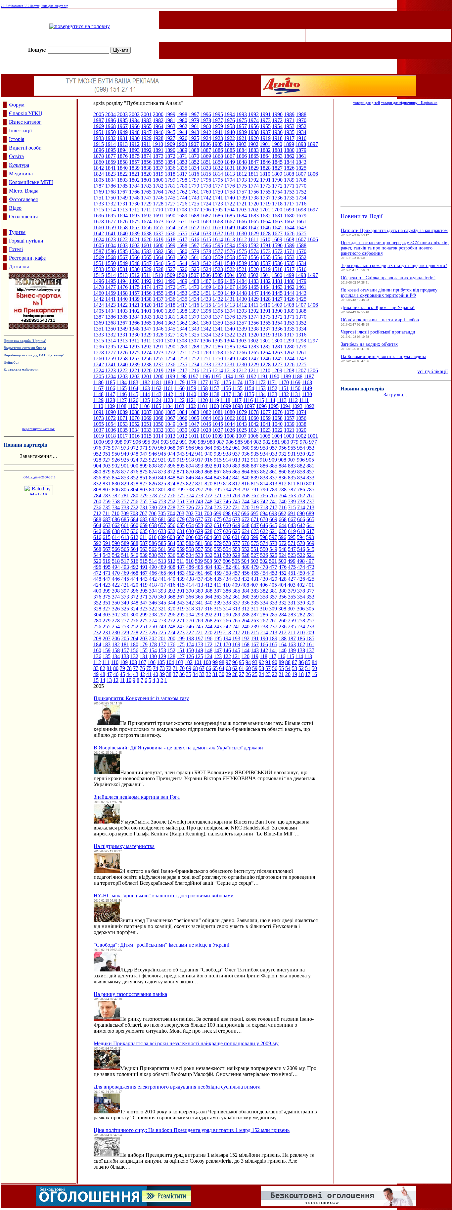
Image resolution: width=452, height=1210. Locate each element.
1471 (182, 287)
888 (245, 466)
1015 (146, 436)
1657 (134, 227)
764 (283, 495)
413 (199, 585)
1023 (265, 430)
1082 (206, 412)
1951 (98, 132)
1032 (158, 430)
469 (125, 573)
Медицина (21, 173)
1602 (134, 245)
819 (218, 483)
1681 (277, 215)
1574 (253, 251)
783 (107, 495)
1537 (265, 263)
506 (227, 561)
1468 (217, 287)
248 (171, 626)
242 (227, 626)
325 (125, 608)
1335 (289, 329)
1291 (158, 346)
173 (199, 644)
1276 (122, 352)
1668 (217, 221)
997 (128, 442)
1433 (206, 299)
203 (144, 638)
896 (171, 466)
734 (116, 507)
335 (255, 602)
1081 (217, 412)
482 (227, 567)
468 (134, 573)
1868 (217, 156)
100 (207, 662)
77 (135, 668)
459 (218, 573)
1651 (206, 227)
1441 (110, 299)
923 (144, 460)
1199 (170, 376)
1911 (146, 144)
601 (236, 537)
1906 (205, 144)
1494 (122, 281)
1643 (301, 227)
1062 (229, 418)
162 (301, 644)
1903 (241, 144)
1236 (170, 364)
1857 (134, 162)
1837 (158, 168)
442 (153, 579)
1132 (284, 394)
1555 (265, 257)
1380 (182, 317)
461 (199, 573)
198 (190, 638)
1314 (110, 340)
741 (273, 501)
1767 (122, 192)
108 (133, 662)
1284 (241, 346)
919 (181, 460)
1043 (241, 424)
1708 (181, 209)
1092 (309, 406)
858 (301, 471)
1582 (158, 251)
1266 (241, 352)
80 (115, 668)
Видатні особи (25, 148)
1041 (265, 424)
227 (144, 632)
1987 (98, 120)
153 (162, 650)
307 (291, 608)
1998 (182, 114)
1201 (146, 376)
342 (190, 602)
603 (217, 537)
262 (264, 620)
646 (264, 525)
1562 (182, 257)
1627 (277, 233)
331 (292, 602)
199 (181, 638)
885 (273, 466)
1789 (289, 180)
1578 (206, 251)
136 (97, 656)
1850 (217, 162)
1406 (312, 305)
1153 (260, 388)
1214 (217, 370)
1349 (122, 329)
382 (264, 591)
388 (208, 591)
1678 (98, 221)
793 (236, 489)
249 (162, 626)
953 (310, 448)
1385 (122, 317)
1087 (146, 412)
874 (153, 471)
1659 (110, 227)
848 (171, 477)
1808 (289, 174)
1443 (301, 293)
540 (134, 555)
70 (182, 668)
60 (248, 668)
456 (245, 573)
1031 (170, 430)
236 (283, 626)
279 (107, 620)
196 (208, 638)
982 (267, 442)
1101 (202, 406)
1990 (277, 114)
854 (116, 477)
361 (236, 597)
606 (190, 537)
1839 (134, 168)
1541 (217, 263)
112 (97, 662)
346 (153, 602)
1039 (289, 424)
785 (310, 489)
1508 (181, 275)
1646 (265, 227)
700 (208, 513)
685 (125, 519)
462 (190, 573)
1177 (203, 382)
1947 (146, 132)
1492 (146, 281)
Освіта (16, 156)
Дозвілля (19, 266)
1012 (182, 436)
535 (181, 555)
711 (106, 513)
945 (162, 454)
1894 (122, 150)
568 (97, 549)
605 (199, 537)
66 (208, 668)
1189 (286, 376)
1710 (158, 209)
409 (236, 585)
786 (301, 489)
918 (190, 460)
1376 (229, 317)
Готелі (16, 249)
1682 (265, 215)
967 (181, 448)
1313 (122, 340)
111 (106, 662)
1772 (277, 186)
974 (116, 448)
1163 (145, 388)
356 (283, 597)
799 (181, 489)
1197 (193, 376)
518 (116, 561)
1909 (169, 144)
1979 (194, 120)
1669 (206, 221)
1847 (253, 162)
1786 (110, 186)
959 (255, 448)
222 (190, 632)
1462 (289, 287)
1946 (158, 132)
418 (153, 585)
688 (97, 519)
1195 (216, 376)
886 (264, 466)
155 (144, 650)
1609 (277, 239)
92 (261, 662)
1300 (277, 340)
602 (227, 537)
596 (282, 537)
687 (107, 519)
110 (114, 662)
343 (181, 602)
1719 (265, 203)
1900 (277, 144)
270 (190, 620)
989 (202, 442)
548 (283, 549)
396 (134, 591)
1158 (203, 388)
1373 (265, 317)
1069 (146, 418)
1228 (265, 364)
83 (96, 668)
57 (268, 668)
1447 (253, 293)
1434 (194, 299)
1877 (110, 156)
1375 (241, 317)
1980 (182, 120)
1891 (158, 150)
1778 (206, 186)
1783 (146, 186)
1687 (206, 215)
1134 (260, 394)
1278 (98, 352)
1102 (191, 406)
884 (283, 466)
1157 (214, 388)
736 (97, 507)
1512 (134, 275)
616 (97, 537)
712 (97, 513)
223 (181, 632)
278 (116, 620)
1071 (122, 418)
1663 (277, 221)
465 (162, 573)
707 (143, 513)
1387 (98, 317)
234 (301, 626)
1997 (194, 114)
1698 (300, 209)
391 (181, 591)
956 (283, 448)
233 (310, 626)
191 (255, 638)
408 (245, 585)
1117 (237, 400)
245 (199, 626)
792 (245, 489)
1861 (301, 156)
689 (310, 513)
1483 (253, 281)
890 (227, 466)
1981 (170, 120)
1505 (217, 275)
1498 (300, 275)
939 (218, 454)
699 (217, 513)
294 (190, 614)
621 (273, 531)
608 (171, 537)
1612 (241, 239)
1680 (289, 215)
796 (208, 489)
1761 (194, 192)
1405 (98, 311)
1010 (205, 436)
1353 (289, 323)
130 (153, 656)
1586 (110, 251)
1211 (253, 370)
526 (264, 555)
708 (134, 513)
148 (208, 650)
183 (107, 644)
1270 (194, 352)
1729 (146, 203)
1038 (301, 424)
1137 (226, 394)
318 (190, 608)
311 (254, 608)
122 (227, 656)
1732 (110, 203)
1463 (277, 287)
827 (144, 483)
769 (236, 495)
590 (116, 543)
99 (215, 662)
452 (283, 573)
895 (181, 466)
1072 (110, 418)
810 (301, 483)
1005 (265, 436)
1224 (98, 370)
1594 (229, 245)
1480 (289, 281)
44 (129, 674)
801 (162, 489)
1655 (158, 227)
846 (190, 477)
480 (245, 567)
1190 (274, 376)
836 (283, 477)
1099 (225, 406)
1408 (289, 305)
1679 (301, 215)
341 (199, 602)
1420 (146, 305)
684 (134, 519)
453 (273, 573)
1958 (229, 126)
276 (134, 620)
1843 (301, 162)
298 (153, 614)
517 (125, 561)
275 (144, 620)
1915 (98, 144)
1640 (122, 233)
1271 (182, 352)
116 (281, 656)
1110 (98, 406)
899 (144, 466)
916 (208, 460)
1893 (134, 150)
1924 (206, 138)
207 (107, 638)
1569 (98, 257)
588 (134, 543)
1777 (217, 186)
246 (190, 626)
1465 (253, 287)
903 (107, 466)
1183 (133, 382)
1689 (182, 215)
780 (134, 495)
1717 (289, 203)
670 (264, 519)
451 (292, 573)
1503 (241, 275)
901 (125, 466)
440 (171, 579)
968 (171, 448)
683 (144, 519)
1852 (194, 162)
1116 (248, 400)
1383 (146, 317)
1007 (241, 436)
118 (263, 656)
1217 (182, 370)
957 (273, 448)
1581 (170, 251)
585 (162, 543)
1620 (146, 239)
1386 (110, 317)
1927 (170, 138)
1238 (146, 364)
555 (218, 549)
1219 (158, 370)
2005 (98, 114)
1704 (229, 209)
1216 (194, 370)
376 (97, 597)
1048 (182, 424)
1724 (206, 203)
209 (310, 632)
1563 (170, 257)
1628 (265, 233)
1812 (241, 174)
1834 (194, 168)
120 (245, 656)
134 (116, 656)
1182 (145, 382)
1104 (167, 406)
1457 (134, 293)
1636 (170, 233)
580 (208, 543)
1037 (98, 430)
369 (162, 597)
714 (301, 507)
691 (291, 513)
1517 (289, 269)
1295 (110, 346)
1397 (194, 311)
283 (292, 614)
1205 (98, 376)
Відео (15, 208)
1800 (158, 180)
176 (171, 644)
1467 (229, 287)
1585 (122, 251)
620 (283, 531)
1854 (170, 162)
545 (310, 549)
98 (221, 662)
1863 (277, 156)
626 (227, 531)
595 (291, 537)
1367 (122, 323)
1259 (110, 358)
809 (310, 483)
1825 (301, 168)
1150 (295, 388)
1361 (194, 323)
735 (107, 507)
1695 (110, 215)
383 (255, 591)
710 (115, 513)
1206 (312, 370)
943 (181, 454)
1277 (110, 352)
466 (153, 573)
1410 (265, 305)
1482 (265, 281)
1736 (277, 198)
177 (162, 644)
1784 (134, 186)
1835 (182, 168)
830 (116, 483)
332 (283, 602)
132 (134, 656)
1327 (170, 334)
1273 (158, 352)
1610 (265, 239)
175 (181, 644)
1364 (158, 323)
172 (208, 644)
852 (134, 477)
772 (208, 495)
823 (181, 483)
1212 (241, 370)
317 (199, 608)
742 (264, 501)
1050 (158, 424)
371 (144, 597)
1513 (122, 275)
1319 (265, 334)
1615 (206, 239)
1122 (179, 400)
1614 (217, 239)
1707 (193, 209)
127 (181, 656)
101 (198, 662)
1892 (146, 150)
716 (283, 507)
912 (245, 460)
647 (255, 525)
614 (116, 537)
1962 (182, 126)
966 (190, 448)
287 (255, 614)
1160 (179, 388)
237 (273, 626)
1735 (289, 198)
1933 (98, 138)
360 (245, 597)
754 (153, 501)
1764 (158, 192)
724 (208, 507)
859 (292, 471)
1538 (253, 263)
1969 (98, 126)
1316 (301, 334)
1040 (277, 424)
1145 (133, 394)
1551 (98, 263)
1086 (158, 412)
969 (162, 448)
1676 (122, 221)
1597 (194, 245)
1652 (194, 227)
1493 (134, 281)
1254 (170, 358)
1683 (253, 215)
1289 (182, 346)
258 (301, 620)
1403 (122, 311)
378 (301, 591)
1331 (122, 334)
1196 (205, 376)
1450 (217, 293)
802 (153, 489)
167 (255, 644)
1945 (170, 132)
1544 (182, 263)
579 (218, 543)
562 (153, 549)
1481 (277, 281)
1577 (217, 251)
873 (162, 471)
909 (273, 460)
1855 (158, 162)
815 (255, 483)
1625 (301, 233)
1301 (265, 340)
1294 (122, 346)
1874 (146, 156)
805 (125, 489)
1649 (229, 227)
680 (171, 519)
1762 (182, 192)
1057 (289, 418)
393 (162, 591)
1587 (98, 251)
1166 (110, 388)
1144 (145, 394)
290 (227, 614)
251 (144, 626)
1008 (229, 436)
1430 (241, 299)
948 (134, 454)
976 (97, 448)
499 (291, 561)
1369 (98, 323)
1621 (134, 239)
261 (273, 620)
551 (255, 549)
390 (190, 591)
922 (153, 460)
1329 (146, 334)
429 (273, 579)
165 (273, 644)
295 (181, 614)
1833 (206, 168)
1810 (265, 174)
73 (162, 668)
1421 (134, 305)
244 (208, 626)
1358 (229, 323)
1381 (170, 317)
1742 (206, 198)
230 (116, 632)
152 (171, 650)
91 (268, 662)
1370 (301, 317)
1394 (229, 311)
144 (245, 650)
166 (264, 644)
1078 (253, 412)
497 (310, 561)
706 (153, 513)
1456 (146, 293)
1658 (122, 227)
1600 (158, 245)
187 (292, 638)
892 (208, 466)
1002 (300, 436)
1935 (289, 132)
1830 (241, 168)
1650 (217, 227)
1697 (312, 209)
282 (301, 614)
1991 (265, 114)
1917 (289, 138)
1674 (146, 221)
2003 (122, 114)
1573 (265, 251)
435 (218, 579)
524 (283, 555)
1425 (301, 299)
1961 (194, 126)
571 (292, 543)
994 (155, 442)
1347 (146, 329)
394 (153, 591)
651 (218, 525)
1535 (289, 263)
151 (181, 650)
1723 (217, 203)
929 (310, 454)
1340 (229, 329)
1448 (241, 293)
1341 (217, 329)
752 (171, 501)
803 (144, 489)
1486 (217, 281)
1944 (182, 132)
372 (134, 597)
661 (125, 525)
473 (310, 567)
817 (236, 483)
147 (218, 650)
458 (227, 573)
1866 (241, 156)
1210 (265, 370)
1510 (158, 275)
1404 (110, 311)
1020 (301, 430)
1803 (122, 180)
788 (283, 489)
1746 (158, 198)
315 (218, 608)
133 (125, 656)
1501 (265, 275)
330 (301, 602)
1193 (239, 376)
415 (181, 585)
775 (181, 495)
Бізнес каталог (25, 122)
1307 (193, 340)
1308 (181, 340)
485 (199, 567)
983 (257, 442)
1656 (146, 227)
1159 (191, 388)
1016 (134, 436)
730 (153, 507)
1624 (98, 239)
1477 (110, 287)
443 (144, 579)
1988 (301, 114)
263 (255, 620)
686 (116, 519)
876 (134, 471)
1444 (289, 293)
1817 (182, 174)
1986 (110, 120)
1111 (304, 400)
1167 (98, 388)
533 (199, 555)
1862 (289, 156)
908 (282, 460)
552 (245, 549)
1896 (98, 150)
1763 (170, 192)
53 (294, 668)
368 (171, 597)
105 (161, 662)
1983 (146, 120)
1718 (277, 203)
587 (144, 543)
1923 (217, 138)
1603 (122, 245)
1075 (289, 412)
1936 (277, 132)
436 (208, 579)
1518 (277, 269)
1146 (121, 394)
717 (273, 507)
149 (199, 650)
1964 (158, 126)
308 (282, 608)
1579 (194, 251)
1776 (229, 186)
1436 (170, 299)
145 (236, 650)
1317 (289, 334)
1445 (277, 293)
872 (171, 471)
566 (116, 549)
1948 (134, 132)
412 (208, 585)
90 (274, 662)
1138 (214, 394)
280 (97, 620)
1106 (144, 406)
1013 (170, 436)
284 (283, 614)
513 (162, 561)
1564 (158, 257)
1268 (217, 352)
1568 (110, 257)
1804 (110, 180)
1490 (170, 281)
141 (273, 650)
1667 (229, 221)
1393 (241, 311)
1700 (277, 209)
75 (149, 668)
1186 (98, 382)
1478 (98, 287)
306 (301, 608)
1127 (121, 400)
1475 (134, 287)
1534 (301, 263)
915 (218, 460)
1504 (229, 275)
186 (301, 638)
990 (193, 442)
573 (273, 543)
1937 (265, 132)
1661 (301, 221)
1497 (312, 275)
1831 (229, 168)
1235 (182, 364)
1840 (122, 168)
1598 (182, 245)
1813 (229, 174)
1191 (262, 376)
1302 (253, 340)
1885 (229, 150)
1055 (98, 424)
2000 (158, 114)
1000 (98, 442)
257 (310, 620)
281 (310, 614)
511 (180, 561)
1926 (182, 138)
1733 (98, 203)
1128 (110, 400)
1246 (265, 358)
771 (218, 495)
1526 (182, 269)
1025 (241, 430)
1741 (217, 198)
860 (283, 471)
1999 (170, 114)
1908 (181, 144)
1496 (98, 281)
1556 (253, 257)
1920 (253, 138)
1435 (182, 299)
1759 (217, 192)
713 (310, 507)
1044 (229, 424)
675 (218, 519)
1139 (203, 394)
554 (227, 549)
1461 (301, 287)
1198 (181, 376)
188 (283, 638)
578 (227, 543)
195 (218, 638)
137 (310, 650)
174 (190, 644)
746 (227, 501)
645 (273, 525)
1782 (158, 186)
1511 (146, 275)
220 (208, 632)
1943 (194, 132)
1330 (134, 334)
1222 (122, 370)
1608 (289, 239)
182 (116, 644)
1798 (182, 180)
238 (264, 626)
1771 (289, 186)
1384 (134, 317)
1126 (133, 400)
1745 (170, 198)
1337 (265, 329)
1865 (253, 156)
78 (129, 668)
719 (255, 507)
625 (236, 531)
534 (190, 555)
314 (227, 608)
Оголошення (23, 216)
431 (255, 579)
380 (283, 591)
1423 (110, 305)
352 (97, 602)
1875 (134, 156)
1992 (253, 114)
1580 (182, 251)
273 (162, 620)
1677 (110, 221)
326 (116, 608)
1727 (170, 203)
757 (125, 501)
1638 (146, 233)
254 (116, 626)
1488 (194, 281)
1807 (300, 174)
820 (208, 483)
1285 (229, 346)
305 (310, 608)
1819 (158, 174)
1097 (249, 406)
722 (227, 507)
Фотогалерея (23, 199)
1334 (301, 329)
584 (171, 543)
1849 (229, 162)
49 (96, 674)
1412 (241, 305)
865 (236, 471)
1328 (158, 334)
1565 (146, 257)
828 (134, 483)
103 (179, 662)
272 (171, 620)
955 (292, 448)
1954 (277, 126)
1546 (158, 263)
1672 (170, 221)
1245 (277, 358)
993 (165, 442)
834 (301, 477)
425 (310, 579)
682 (153, 519)
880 (97, 471)
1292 (146, 346)
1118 (225, 400)
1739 (241, 198)
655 (181, 525)
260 (283, 620)
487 (181, 567)
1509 (169, 275)
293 (199, 614)
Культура (19, 165)
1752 (301, 192)
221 (199, 632)
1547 (146, 263)
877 (125, 471)
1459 (110, 293)
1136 (237, 394)
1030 (182, 430)
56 (274, 668)
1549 (122, 263)
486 (190, 567)
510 (190, 561)
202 (153, 638)
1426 (289, 299)
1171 (272, 382)
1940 (229, 132)
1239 (134, 364)
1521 (241, 269)
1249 (229, 358)
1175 (226, 382)
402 (301, 585)
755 (144, 501)
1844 (289, 162)
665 (310, 519)
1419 (158, 305)
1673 (158, 221)
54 (288, 668)
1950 (110, 132)
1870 (194, 156)
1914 (110, 144)
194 (227, 638)
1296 (98, 346)
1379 (194, 317)
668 (283, 519)
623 (255, 531)
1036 (110, 430)
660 (134, 525)
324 (134, 608)
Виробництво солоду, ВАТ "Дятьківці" (34, 355)
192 (245, 638)
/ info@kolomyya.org (54, 6)
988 (211, 442)
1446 (265, 293)
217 (236, 632)
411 (217, 585)
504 (245, 561)
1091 (98, 412)
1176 (214, 382)
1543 (194, 263)
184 (97, 644)
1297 (312, 340)
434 (227, 579)
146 (227, 650)
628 (208, 531)
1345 (170, 329)
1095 (273, 406)
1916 (301, 138)
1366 (134, 323)
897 (162, 466)
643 (292, 525)
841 (236, 477)
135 (107, 656)
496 (97, 567)
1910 (158, 144)
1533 (98, 269)
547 (292, 549)
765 (273, 495)
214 (264, 632)
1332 (110, 334)
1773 (265, 186)
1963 (170, 126)
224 (171, 632)
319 (181, 608)
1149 (307, 388)
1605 (98, 245)
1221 (134, 370)
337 (236, 602)
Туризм (17, 232)
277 (125, 620)
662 (116, 525)
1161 (168, 388)
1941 (217, 132)
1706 (205, 209)
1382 (158, 317)
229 (125, 632)
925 (125, 460)
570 (301, 543)
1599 (170, 245)
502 (264, 561)
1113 (282, 400)
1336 (277, 329)
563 (144, 549)
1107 (133, 406)
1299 (289, 340)
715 (292, 507)
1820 (146, 174)
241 (236, 626)
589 (125, 543)
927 (107, 460)
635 (144, 531)
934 (264, 454)
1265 (253, 352)
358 (264, 597)
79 (122, 668)
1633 (206, 233)
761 (310, 495)
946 (153, 454)
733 (125, 507)
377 (310, 591)
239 (255, 626)
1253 (182, 358)
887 (255, 466)
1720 (253, 203)
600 (245, 537)
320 (171, 608)
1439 (134, 299)
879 (107, 471)
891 (218, 466)
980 (285, 442)
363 (218, 597)
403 (291, 585)
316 (208, 608)
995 (146, 442)
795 (218, 489)
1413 (229, 305)
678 (190, 519)
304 (97, 614)
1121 (191, 400)
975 (107, 448)
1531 (122, 269)
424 (97, 585)
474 (301, 567)
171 (218, 644)
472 (97, 573)
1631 (229, 233)
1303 (241, 340)
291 (218, 614)
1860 (98, 162)
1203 (122, 376)
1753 (289, 192)
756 (134, 501)
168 (245, 644)
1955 (265, 126)
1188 (297, 376)
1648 (241, 227)
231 (107, 632)
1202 (134, 376)
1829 (253, 168)
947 (144, 454)
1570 (301, 251)
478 (264, 567)
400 (97, 591)
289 (236, 614)
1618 (170, 239)
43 (135, 674)
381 (273, 591)
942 (190, 454)
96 (235, 662)
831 (107, 483)
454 (264, 573)
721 (236, 507)
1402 (134, 311)
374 (116, 597)
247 (181, 626)
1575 (241, 251)
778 (153, 495)
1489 (182, 281)
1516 (301, 269)
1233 (206, 364)
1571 (289, 251)
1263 (277, 352)
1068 (158, 418)
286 (264, 614)
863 (255, 471)
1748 (134, 198)
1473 (158, 287)
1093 (297, 406)
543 (107, 555)
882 (301, 466)
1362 (182, 323)
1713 (122, 209)
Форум (16, 105)
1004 (277, 436)
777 (162, 495)
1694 (122, 215)
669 (273, 519)
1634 (194, 233)
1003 (289, 436)
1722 (229, 203)
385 (236, 591)
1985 (122, 120)
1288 (194, 346)
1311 (146, 340)
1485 (229, 281)
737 (310, 501)
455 (255, 573)
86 (301, 662)
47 (109, 674)
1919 (265, 138)
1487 (206, 281)
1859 (110, 162)
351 (107, 602)
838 (264, 477)
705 (162, 513)
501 (273, 561)
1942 (206, 132)
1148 (98, 394)
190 (264, 638)
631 (181, 531)
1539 (241, 263)
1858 (122, 162)
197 (199, 638)
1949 (122, 132)
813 (273, 483)
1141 (179, 394)
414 (190, 585)
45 (122, 674)
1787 (98, 186)
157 (125, 650)
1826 (289, 168)
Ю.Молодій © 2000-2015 (39, 477)
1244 (289, 358)
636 (134, 531)
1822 (122, 174)
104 (170, 662)
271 (181, 620)
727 (181, 507)
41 (149, 674)
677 (199, 519)
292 (208, 614)
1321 (241, 334)
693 (273, 513)
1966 (134, 126)
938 (227, 454)
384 (245, 591)
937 (236, 454)
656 (171, 525)
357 (273, 597)
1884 (241, 150)
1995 (217, 114)
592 (97, 543)
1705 (217, 209)
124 (208, 656)
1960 (206, 126)
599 (254, 537)
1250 (217, 358)
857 (310, 471)
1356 (253, 323)
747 (218, 501)
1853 (182, 162)
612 (134, 537)
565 (125, 549)
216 (245, 632)
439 (181, 579)
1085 (170, 412)
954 (301, 448)
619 (292, 531)
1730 (134, 203)
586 (153, 543)
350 (116, 602)
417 (162, 585)
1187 (309, 376)
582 (190, 543)
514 (153, 561)
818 (227, 483)
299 (144, 614)
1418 (170, 305)
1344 (182, 329)
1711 (146, 209)
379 (292, 591)
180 (134, 644)
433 (236, 579)
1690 (170, 215)
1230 (241, 364)
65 (215, 668)
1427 (277, 299)
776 (171, 495)
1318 (277, 334)
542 (116, 555)
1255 (158, 358)
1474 (146, 287)
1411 (253, 305)
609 (162, 537)
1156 (226, 388)
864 (245, 471)
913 (236, 460)
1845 (277, 162)
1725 (194, 203)
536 (171, 555)
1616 (194, 239)
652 (208, 525)
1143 (156, 394)
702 (190, 513)
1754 (277, 192)
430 (264, 579)
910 (264, 460)
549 (273, 549)
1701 (265, 209)
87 (294, 662)
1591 (265, 245)
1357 (241, 323)
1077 (265, 412)
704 (171, 513)
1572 (277, 251)
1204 (110, 376)
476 (283, 567)
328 (97, 608)
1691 (158, 215)
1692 (146, 215)
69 (188, 668)
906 (301, 460)
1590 (277, 245)
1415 (206, 305)
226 (153, 632)
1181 (156, 382)
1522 (229, 269)
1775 (241, 186)
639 (107, 531)
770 (227, 495)
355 (292, 597)
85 (307, 662)
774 (190, 495)
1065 (194, 418)
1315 (98, 340)
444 (134, 579)
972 (134, 448)
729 (162, 507)
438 (190, 579)
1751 (98, 198)
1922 (229, 138)
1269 (206, 352)
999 (109, 442)
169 (236, 644)
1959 (217, 126)
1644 (289, 227)
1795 (217, 180)
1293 (134, 346)
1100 (214, 406)
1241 (110, 364)
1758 (229, 192)
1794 (229, 180)
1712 (134, 209)
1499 (289, 275)
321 (162, 608)
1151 (284, 388)
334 (264, 602)
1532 (110, 269)
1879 (301, 150)
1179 (179, 382)
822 (190, 483)
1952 (301, 126)
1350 (110, 329)
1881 (277, 150)
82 (102, 668)
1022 (277, 430)
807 (107, 489)
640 (97, 531)
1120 (203, 400)
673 (236, 519)
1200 (158, 376)
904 (97, 466)
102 (189, 662)
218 (227, 632)
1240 (122, 364)
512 (171, 561)
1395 (217, 311)
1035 (122, 430)
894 (190, 466)
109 (124, 662)
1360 (206, 323)
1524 (206, 269)
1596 (206, 245)
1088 (134, 412)
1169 (295, 382)
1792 (253, 180)
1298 (300, 340)
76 (142, 668)
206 (116, 638)
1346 (158, 329)
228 (134, 632)
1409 (277, 305)
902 (116, 466)
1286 (217, 346)
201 (162, 638)
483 (218, 567)
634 (153, 531)
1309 (169, 340)
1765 (146, 192)
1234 (194, 364)
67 (201, 668)
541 (125, 555)
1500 (277, 275)
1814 (217, 174)
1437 (158, 299)
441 (162, 579)
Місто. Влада (23, 191)
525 (273, 555)
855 (107, 477)
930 (301, 454)
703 (180, 513)
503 (254, 561)
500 (282, 561)
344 (171, 602)
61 (241, 668)
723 (218, 507)
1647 (253, 227)
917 (199, 460)
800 (171, 489)
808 (97, 489)
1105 (156, 406)
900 (134, 466)
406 (264, 585)
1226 (289, 364)
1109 (110, 406)
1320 (253, 334)
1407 (300, 305)
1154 (249, 388)
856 (97, 477)
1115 (259, 400)
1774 (253, 186)
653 (199, 525)
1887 (206, 150)
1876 (122, 156)
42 (142, 674)
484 (208, 567)
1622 (122, 239)
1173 (249, 382)
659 (144, 525)
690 (301, 513)
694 (264, 513)
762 (301, 495)
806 (116, 489)
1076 (277, 412)
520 (97, 561)
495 (107, 567)
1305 (217, 340)
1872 (170, 156)
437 (199, 579)
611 (143, 537)
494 (116, 567)
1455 (158, 293)
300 (134, 614)
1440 (122, 299)
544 (97, 555)
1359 (217, 323)
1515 (98, 275)
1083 (194, 412)
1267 (229, 352)
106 (152, 662)
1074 (301, 412)
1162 (156, 388)
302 (116, 614)
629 (199, 531)
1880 (289, 150)
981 (276, 442)
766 (264, 495)
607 (180, 537)
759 (107, 501)
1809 (277, 174)
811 (291, 483)
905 (310, 460)
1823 (110, 174)
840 (245, 477)
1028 (206, 430)
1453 (182, 293)
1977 (217, 120)
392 (171, 591)
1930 (134, 138)
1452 (194, 293)
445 (125, 579)
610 (153, 537)
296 (171, 614)
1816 (194, 174)
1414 (217, 305)
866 (227, 471)
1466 (241, 287)
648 (245, 525)
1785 (122, 186)
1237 (158, 364)
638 (116, 531)
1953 (289, 126)
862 (264, 471)
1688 (194, 215)
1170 (284, 382)
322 (153, 608)
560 (171, 549)
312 (245, 608)
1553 (289, 257)
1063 (217, 418)
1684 (241, 215)
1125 (145, 400)
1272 (170, 352)
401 (310, 585)
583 (181, 543)
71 (175, 668)
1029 (194, 430)
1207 (300, 370)
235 (292, 626)
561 (162, 549)
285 (273, 614)
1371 (289, 317)
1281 (277, 346)
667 (292, 519)
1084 (182, 412)
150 (190, 650)
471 (107, 573)
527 (255, 555)
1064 (206, 418)
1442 (98, 299)
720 (245, 507)
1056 (301, 418)
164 (283, 644)
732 (134, 507)
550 (264, 549)
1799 (170, 180)
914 (227, 460)
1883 (253, 150)
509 (199, 561)
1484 (241, 281)
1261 (301, 352)
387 (218, 591)
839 (255, 477)
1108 (121, 406)
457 (236, 573)
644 (283, 525)
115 (290, 656)
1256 (146, 358)
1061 (241, 418)
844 (208, 477)
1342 (206, 329)
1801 (146, 180)
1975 (241, 120)
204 (134, 638)
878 (116, 471)
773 (199, 495)
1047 (194, 424)
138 (301, 650)
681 (162, 519)
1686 (217, 215)
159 (107, 650)
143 (255, 650)
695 (254, 513)
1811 (253, 174)
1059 (265, 418)
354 (301, 597)
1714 (110, 209)
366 (190, 597)
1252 (194, 358)
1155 (237, 388)
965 (199, 448)
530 (227, 555)
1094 (285, 406)
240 (245, 626)
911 (254, 460)
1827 (277, 168)
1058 (277, 418)
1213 (229, 370)
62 (235, 668)
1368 (110, 323)
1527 (170, 269)
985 (239, 442)
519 (107, 561)
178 (153, 644)
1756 (253, 192)
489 (162, 567)
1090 (110, 412)
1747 (146, 198)
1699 (289, 209)
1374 (253, 317)
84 (314, 662)
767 (255, 495)
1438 (146, 299)
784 (97, 495)
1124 (156, 400)
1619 (158, 239)
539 (144, 555)
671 (255, 519)
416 (171, 585)
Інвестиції (20, 130)
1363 (170, 323)
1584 (134, 251)
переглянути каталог (38, 429)
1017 (122, 436)
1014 (158, 436)
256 (97, 626)
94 (248, 662)
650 (227, 525)
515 (144, 561)
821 (199, 483)
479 (255, 567)
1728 (158, 203)
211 (291, 632)
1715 (98, 209)
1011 (194, 436)
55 (281, 668)
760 (97, 501)
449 (310, 573)
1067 (170, 418)
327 (107, 608)
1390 (277, 311)
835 (292, 477)
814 (264, 483)
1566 (134, 257)
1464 (265, 287)
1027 (217, 430)
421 (125, 585)
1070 (134, 418)
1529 (146, 269)
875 (144, 471)
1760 (206, 192)
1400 (158, 311)
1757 (241, 192)
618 (301, 531)
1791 (265, 180)
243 (218, 626)
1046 (206, 424)
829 (125, 483)
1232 (217, 364)
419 (144, 585)
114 (299, 656)
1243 (301, 358)
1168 (307, 382)
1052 (134, 424)
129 (162, 656)
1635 (182, 233)
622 (264, 531)
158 (116, 650)
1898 (300, 144)
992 (174, 442)
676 (208, 519)
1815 (206, 174)
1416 (194, 305)
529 (236, 555)
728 (171, 507)
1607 (300, 239)
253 (125, 626)
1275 (134, 352)
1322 (229, 334)
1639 (134, 233)
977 (313, 442)
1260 (98, 358)
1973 (265, 120)
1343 (194, 329)
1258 (122, 358)
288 (245, 614)
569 (310, 543)
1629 (253, 233)
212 (283, 632)
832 (97, 483)
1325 (194, 334)
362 (227, 597)
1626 (289, 233)
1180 (168, 382)
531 (218, 555)
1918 (277, 138)
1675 (134, 221)
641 (310, 525)
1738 (253, 198)
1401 (146, 311)
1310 (158, 340)
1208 (289, 370)
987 (220, 442)
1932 (110, 138)
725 (199, 507)
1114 (270, 400)
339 (218, 602)
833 (310, 477)
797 (199, 489)
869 (199, 471)
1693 (134, 215)
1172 (260, 382)
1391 (265, 311)
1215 (206, 370)
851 (144, 477)
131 (144, 656)
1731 (122, 203)
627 (218, 531)
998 (118, 442)
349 (125, 602)
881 (310, 466)
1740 (229, 198)
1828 (265, 168)
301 (125, 614)
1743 (194, 198)
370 (153, 597)
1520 (253, 269)
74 (155, 668)
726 (190, 507)
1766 (134, 192)
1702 (253, 209)
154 (153, 650)
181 (125, 644)
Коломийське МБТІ (31, 182)
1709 (169, 209)
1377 (217, 317)
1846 (265, 162)
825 (162, 483)
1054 (110, 424)
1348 (134, 329)
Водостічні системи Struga (25, 348)
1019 (98, 436)
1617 (182, 239)
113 (308, 656)
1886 (217, 150)
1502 (253, 275)
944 (171, 454)
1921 (241, 138)
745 (236, 501)
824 (171, 483)
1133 (272, 394)
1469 (206, 287)
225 (162, 632)
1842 (98, 168)
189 (273, 638)
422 (116, 585)
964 (208, 448)
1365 (146, 323)
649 (236, 525)
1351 (98, 329)
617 (310, 531)
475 (292, 567)
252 (134, 626)
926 (116, 460)
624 (245, 531)
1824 (98, 174)
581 (199, 543)
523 (292, 555)
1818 (170, 174)
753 (162, 501)
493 (125, 567)
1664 (265, 221)
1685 (229, 215)
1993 (241, 114)
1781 (170, 186)
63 (228, 668)
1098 (237, 406)
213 (273, 632)
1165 (121, 388)
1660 (98, 227)
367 (181, 597)
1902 (253, 144)
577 (236, 543)
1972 (277, 120)
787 (292, 489)
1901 (265, 144)
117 (272, 656)
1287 (206, 346)
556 (208, 549)
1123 (168, 400)
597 (273, 537)
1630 (241, 233)
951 (107, 454)
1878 (98, 156)
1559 (217, 257)
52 (301, 668)
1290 (170, 346)
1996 (206, 114)
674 (227, 519)
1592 (253, 245)
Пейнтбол (11, 362)
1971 (289, 120)
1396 (206, 311)
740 (283, 501)
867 (218, 471)
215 (255, 632)
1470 (194, 287)
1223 (110, 370)
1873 (158, 156)
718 (264, 507)
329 (310, 602)
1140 (191, 394)
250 (153, 626)
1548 (134, 263)
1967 (122, 126)
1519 (265, 269)
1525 (194, 269)
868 (208, 471)
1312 (134, 340)
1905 (217, 144)
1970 (301, 120)
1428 (265, 299)
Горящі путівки (26, 241)
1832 (217, 168)
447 (107, 579)
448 (97, 579)
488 (171, 567)
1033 (146, 430)
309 (273, 608)
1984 (134, 120)
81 (109, 668)
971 (144, 448)
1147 (110, 394)
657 (162, 525)
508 (208, 561)
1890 (170, 150)
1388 (301, 311)
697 (236, 513)
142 (264, 650)
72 (168, 668)
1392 (253, 311)
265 (236, 620)
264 (245, 620)
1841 (110, 168)
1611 (253, 239)
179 (144, 644)
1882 (265, 150)
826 (153, 483)
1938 (253, 132)
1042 (253, 424)
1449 (229, 293)
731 (144, 507)
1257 (134, 358)
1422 (122, 305)
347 (144, 602)
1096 (261, 406)
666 (301, 519)
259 (292, 620)
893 (199, 466)
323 (144, 608)
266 (227, 620)
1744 (182, 198)
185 (310, 638)
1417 (182, 305)
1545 (170, 263)
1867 (229, 156)
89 (281, 662)
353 (310, 597)
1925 (194, 138)
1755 (265, 192)
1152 (272, 388)
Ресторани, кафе (27, 258)
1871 (182, 156)
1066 (182, 418)
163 (292, 644)
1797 (194, 180)
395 (144, 591)
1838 (146, 168)
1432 (217, 299)
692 (282, 513)
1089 (122, 412)
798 (190, 489)
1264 (265, 352)
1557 (241, 257)
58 (261, 668)
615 (107, 537)
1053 (122, 424)
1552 (301, 257)
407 (254, 585)
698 (227, 513)
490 (153, 567)
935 (255, 454)
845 (199, 477)
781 (125, 495)
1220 (146, 370)
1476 (122, 287)
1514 (110, 275)
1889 (182, 150)
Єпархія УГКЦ (25, 113)
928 (97, 460)
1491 (158, 281)
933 (273, 454)
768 (245, 495)
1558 (229, 257)
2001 (146, 114)
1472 (170, 287)
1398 (182, 311)
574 (264, 543)
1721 (241, 203)
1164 (133, 388)
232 (97, 632)
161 (310, 644)
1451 (206, 293)
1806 (312, 174)
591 (107, 543)
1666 (241, 221)
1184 (121, 382)
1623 (110, 239)
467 (144, 573)
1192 (251, 376)
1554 (277, 257)
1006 (253, 436)
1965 (146, 126)
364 (208, 597)
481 (236, 567)
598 (264, 537)
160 (97, 650)
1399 (170, 311)
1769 (98, 192)
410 (227, 585)
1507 (193, 275)
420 (134, 585)
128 (171, 656)
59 (254, 668)
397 (125, 591)
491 (144, 567)
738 (301, 501)
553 (236, 549)
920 (171, 460)
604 (208, 537)
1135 (249, 394)
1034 (134, 430)
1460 (98, 293)
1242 (98, 364)
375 (107, 597)
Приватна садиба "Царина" (25, 341)
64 (221, 668)
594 (301, 537)
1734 (301, 198)
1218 (170, 370)
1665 (253, 221)
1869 (206, 156)
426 (301, 579)
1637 (158, 233)
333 (273, 602)
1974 (253, 120)
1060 (253, 418)
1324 (206, 334)
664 (97, 525)
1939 (241, 132)
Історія (16, 139)
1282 (265, 346)
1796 (206, 180)
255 (107, 626)
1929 (146, 138)
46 (115, 674)
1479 (301, 281)
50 (314, 668)
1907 (193, 144)
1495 (110, 281)
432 (245, 579)
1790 (277, 180)
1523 (217, 269)
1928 (158, 138)
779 (144, 495)
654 (190, 525)
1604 (110, 245)
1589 (289, 245)
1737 (265, 198)
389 (199, 591)
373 (125, 597)
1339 (241, 329)
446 (116, 579)
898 (153, 466)
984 (248, 442)
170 (227, 644)
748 (208, 501)
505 (236, 561)
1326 (182, 334)
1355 (265, 323)
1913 (122, 144)
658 (153, 525)
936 (245, 454)
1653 (182, 227)
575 (255, 543)
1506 (205, 275)
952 (97, 454)
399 (107, 591)
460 (208, 573)
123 (218, 656)
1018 (110, 436)
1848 (241, 162)
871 (181, 471)
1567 (122, 257)
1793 (241, 180)
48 (102, 674)
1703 (241, 209)
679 (181, 519)
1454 (170, 293)
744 (245, 501)
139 (292, 650)
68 (195, 668)
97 (228, 662)
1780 (182, 186)
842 (227, 477)
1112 (293, 400)
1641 (110, 233)
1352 (301, 323)
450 (301, 573)
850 (153, 477)
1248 (241, 358)
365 (199, 597)
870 (190, 471)
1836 (170, 168)
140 (283, 650)
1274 (146, 352)
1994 (229, 114)
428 (283, 579)
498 (301, 561)
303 (107, 614)
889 (236, 466)
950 (116, 454)
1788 (301, 180)
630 (190, 531)
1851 (206, 162)
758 (116, 501)
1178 (191, 382)
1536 (277, 263)
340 (208, 602)
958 (264, 448)
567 (107, 549)
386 (227, 591)
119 (254, 656)
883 (292, 466)
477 (273, 567)
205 (125, 638)
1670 (194, 221)
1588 (301, 245)
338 (227, 602)
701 (199, 513)
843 (218, 477)
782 (116, 495)
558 (190, 549)
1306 (205, 340)
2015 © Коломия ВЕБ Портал (20, 6)
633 (162, 531)
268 (208, 620)
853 (125, 477)
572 (283, 543)
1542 (206, 263)
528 (245, 555)
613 (125, 537)
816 (245, 483)
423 (107, 585)
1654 (170, 227)
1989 (289, 114)
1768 (110, 192)
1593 (241, 245)
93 (254, 662)
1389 (289, 311)
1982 (158, 120)
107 (142, 662)
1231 (229, 364)
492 (134, 567)
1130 (307, 394)
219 (218, 632)
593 (310, 537)
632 (171, 531)
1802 (134, 180)
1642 (98, 233)
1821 (134, 174)
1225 (301, 364)
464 (171, 573)
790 (264, 489)
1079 (241, 412)
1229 (253, 364)
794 (227, 489)
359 (255, 597)
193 (236, 638)
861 (273, 471)
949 (125, 454)
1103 (179, 406)
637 (125, 531)
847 (181, 477)
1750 (110, 198)
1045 (217, 424)
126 (190, 656)
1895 (110, 150)
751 (181, 501)
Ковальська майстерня (21, 369)
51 (307, 668)
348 (134, 602)
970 (153, 448)
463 (181, 573)
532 (208, 555)
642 (301, 525)
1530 (134, 269)
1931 (122, 138)
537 (162, 555)
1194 (228, 376)
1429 (253, 299)
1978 (206, 120)
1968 (110, 126)
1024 (253, 430)
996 (137, 442)
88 (288, 662)
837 (273, 477)
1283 (253, 346)
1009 (217, 436)
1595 (217, 245)
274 (153, 620)
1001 (312, 436)
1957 (241, 126)
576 (245, 543)
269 (199, 620)
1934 (301, 132)
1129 (98, 400)
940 (208, 454)
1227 (277, 364)
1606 (312, 239)
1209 (277, 370)
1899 (289, 144)
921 (162, 460)
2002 (134, 114)
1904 (229, 144)
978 (304, 442)
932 (283, 454)
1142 (168, 394)
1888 (194, 150)
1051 (146, 424)
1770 (301, 186)
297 (162, 614)
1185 (110, 382)
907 (291, 460)
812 (283, 483)
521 (310, 555)
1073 (98, 418)
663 (107, 525)
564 (134, 549)
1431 (229, 299)
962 (227, 448)
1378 (206, 317)
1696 (98, 215)
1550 (110, 263)
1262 (289, 352)
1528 (158, 269)
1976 (229, 120)
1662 (289, 221)
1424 (98, 305)
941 (199, 454)
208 (97, 638)
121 (236, 656)
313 (236, 608)
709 (125, 513)
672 (245, 519)
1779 (194, 186)
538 (153, 555)
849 (162, 477)
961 (236, 448)
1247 (253, 358)
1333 (98, 334)
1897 (312, 144)
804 (134, 489)
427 (292, 579)
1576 (229, 251)
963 (218, 448)
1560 (206, 257)
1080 (229, 412)
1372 (277, 317)
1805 (98, 180)
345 (162, 602)
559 (181, 549)
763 (292, 495)
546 (301, 549)
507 (217, 561)
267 (218, 620)
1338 (253, 329)
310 (264, 608)
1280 (289, 346)
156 (134, 650)
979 (294, 442)
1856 (146, 162)
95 (241, 662)
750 (190, 501)
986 (230, 442)
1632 (217, 233)
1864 (265, 156)
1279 (301, 346)
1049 (170, 424)
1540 (229, 263)
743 (255, 501)
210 (301, 632)
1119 (214, 400)
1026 (229, 430)
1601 (146, 245)
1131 (295, 394)
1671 (182, 221)
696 (245, 513)
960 (245, 448)
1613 (229, 239)
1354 (277, 323)
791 (255, 489)
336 (245, 602)
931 (292, 454)
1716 (301, 203)
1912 (134, 144)
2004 (110, 114)
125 (199, 656)
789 (273, 489)
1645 (277, 227)
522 (301, 555)
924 (134, 460)
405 (273, 585)
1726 (182, 203)
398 (116, 591)
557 (199, 549)
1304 (229, 340)
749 (199, 501)
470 (116, 573)
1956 (253, 126)
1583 (146, 251)
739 (292, 501)
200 (171, 638)
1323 (217, 334)
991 (183, 442)
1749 (122, 198)
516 (134, 561)
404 (282, 585)
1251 (206, 358)
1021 (289, 430)
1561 (194, 257)
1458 (122, 293)
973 (125, 448)
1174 (237, 382)
